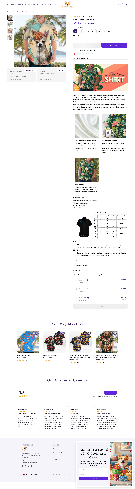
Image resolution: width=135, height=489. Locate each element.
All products (16, 12)
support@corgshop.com (29, 462)
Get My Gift (93, 479)
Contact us (56, 449)
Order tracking (57, 452)
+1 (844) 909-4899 (28, 460)
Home (9, 12)
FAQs (54, 456)
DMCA (55, 459)
